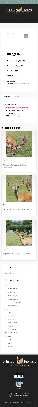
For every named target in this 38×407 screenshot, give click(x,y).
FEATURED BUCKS (13, 289)
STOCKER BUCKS (13, 292)
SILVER (10, 343)
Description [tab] (7, 96)
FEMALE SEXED (12, 329)
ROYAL (10, 336)
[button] (26, 36)
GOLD (9, 339)
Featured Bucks (18, 83)
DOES (9, 312)
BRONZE (10, 346)
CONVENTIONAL (12, 322)
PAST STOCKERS (13, 306)
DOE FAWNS (11, 316)
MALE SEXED (11, 326)
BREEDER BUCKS (13, 295)
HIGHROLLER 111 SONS (14, 302)
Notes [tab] (17, 96)
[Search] (33, 273)
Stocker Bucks (26, 83)
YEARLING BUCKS (13, 299)
